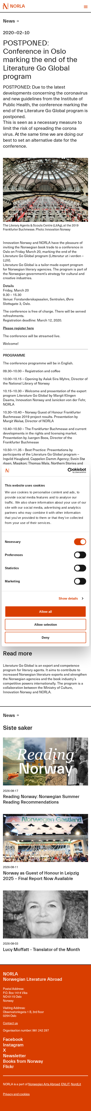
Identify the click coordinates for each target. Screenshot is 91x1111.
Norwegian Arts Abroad (44, 1084)
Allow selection (45, 624)
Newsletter (14, 1056)
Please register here (18, 327)
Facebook (13, 1039)
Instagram (13, 1045)
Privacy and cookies (16, 1094)
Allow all (45, 611)
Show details (68, 598)
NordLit (76, 1084)
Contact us (10, 1023)
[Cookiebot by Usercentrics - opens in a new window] (67, 470)
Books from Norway (23, 1061)
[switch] (80, 554)
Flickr (8, 1066)
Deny (45, 637)
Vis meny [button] (85, 6)
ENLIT (65, 1084)
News (9, 21)
